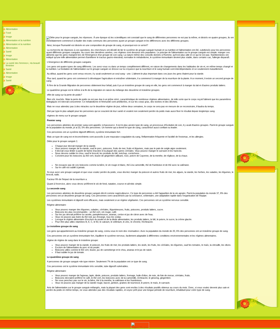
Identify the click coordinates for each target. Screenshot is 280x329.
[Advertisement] (74, 9)
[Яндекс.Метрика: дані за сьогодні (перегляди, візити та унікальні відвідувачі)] (140, 325)
